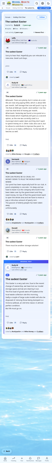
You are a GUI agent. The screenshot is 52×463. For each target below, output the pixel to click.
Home (5, 461)
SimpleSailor (16, 223)
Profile (47, 461)
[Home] (2, 8)
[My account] (42, 3)
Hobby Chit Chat (18, 8)
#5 (7, 48)
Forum (8, 8)
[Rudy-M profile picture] (7, 85)
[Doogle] (8, 150)
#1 (7, 275)
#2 (7, 238)
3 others (36, 154)
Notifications (30, 461)
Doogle (27, 154)
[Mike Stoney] (7, 150)
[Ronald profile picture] (7, 230)
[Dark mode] (48, 3)
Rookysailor (29, 223)
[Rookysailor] (8, 219)
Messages (38, 461)
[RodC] (10, 150)
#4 (7, 92)
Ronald (14, 228)
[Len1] (7, 77)
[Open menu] (3, 3)
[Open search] (36, 3)
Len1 (17, 77)
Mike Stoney (16, 154)
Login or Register (44, 8)
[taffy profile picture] (7, 40)
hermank (15, 159)
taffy (14, 38)
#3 (7, 169)
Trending (13, 461)
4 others (40, 223)
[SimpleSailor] (7, 219)
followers (24, 29)
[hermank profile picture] (7, 161)
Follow (42, 17)
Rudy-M (17, 25)
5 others (40, 332)
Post (22, 461)
